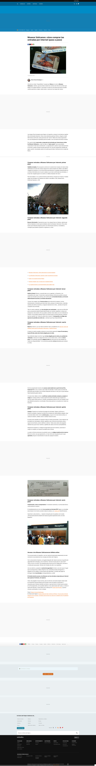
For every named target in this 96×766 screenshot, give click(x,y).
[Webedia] (76, 1)
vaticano (64, 644)
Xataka (18, 742)
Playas (18, 725)
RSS (58, 727)
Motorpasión (56, 742)
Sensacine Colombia (37, 758)
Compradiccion (65, 745)
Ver (48, 674)
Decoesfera (65, 744)
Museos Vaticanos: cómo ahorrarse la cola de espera (42, 272)
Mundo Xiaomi (19, 748)
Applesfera (19, 745)
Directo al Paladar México (48, 756)
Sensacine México (38, 755)
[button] (37, 79)
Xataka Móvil (19, 744)
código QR (57, 511)
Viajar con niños (41, 725)
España (29, 3)
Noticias (35, 3)
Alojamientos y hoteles (43, 718)
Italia (45, 644)
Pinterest (60, 727)
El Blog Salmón (74, 742)
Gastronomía (19, 721)
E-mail (33, 44)
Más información (56, 764)
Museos (37, 644)
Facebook (76, 4)
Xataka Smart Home (20, 747)
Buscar (77, 733)
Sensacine (37, 742)
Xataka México (19, 755)
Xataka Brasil (19, 757)
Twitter (74, 4)
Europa (41, 3)
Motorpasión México (56, 756)
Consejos (22, 3)
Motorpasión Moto (57, 744)
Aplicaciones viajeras (31, 725)
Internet (54, 644)
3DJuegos (28, 742)
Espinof (36, 744)
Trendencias (65, 742)
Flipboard (78, 4)
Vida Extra (28, 744)
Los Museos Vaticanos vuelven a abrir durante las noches (43, 275)
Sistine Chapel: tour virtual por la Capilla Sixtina (41, 281)
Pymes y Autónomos (74, 745)
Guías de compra (20, 718)
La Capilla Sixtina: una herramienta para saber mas (41, 284)
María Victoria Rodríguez (37, 592)
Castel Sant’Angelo (57, 587)
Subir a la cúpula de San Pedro (36, 278)
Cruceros (40, 723)
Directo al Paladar (48, 742)
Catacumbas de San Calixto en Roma (47, 594)
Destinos (18, 723)
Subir (76, 737)
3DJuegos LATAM (29, 755)
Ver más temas (21, 728)
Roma (49, 644)
